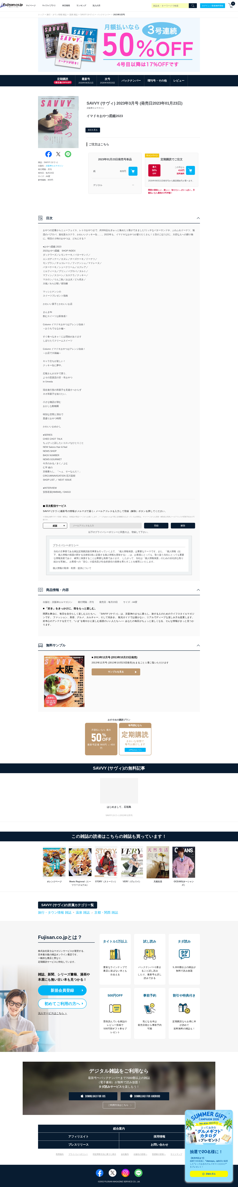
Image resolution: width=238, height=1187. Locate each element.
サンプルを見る (116, 671)
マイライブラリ (49, 5)
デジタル (97, 185)
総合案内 (119, 1128)
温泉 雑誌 (73, 14)
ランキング (81, 5)
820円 (123, 171)
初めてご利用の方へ (62, 1003)
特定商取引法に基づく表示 (104, 1154)
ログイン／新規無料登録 (212, 5)
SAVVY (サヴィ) (87, 14)
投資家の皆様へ (159, 1154)
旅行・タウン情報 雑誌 (57, 14)
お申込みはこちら (135, 750)
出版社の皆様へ (140, 1154)
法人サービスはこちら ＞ (52, 1013)
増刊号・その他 (157, 80)
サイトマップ (176, 1154)
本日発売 (66, 5)
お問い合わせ (159, 1144)
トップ (41, 14)
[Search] (193, 5)
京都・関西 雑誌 (106, 912)
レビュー (178, 80)
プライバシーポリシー (78, 1154)
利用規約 (60, 1154)
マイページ (31, 5)
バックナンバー (104, 14)
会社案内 (125, 1154)
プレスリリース (78, 1144)
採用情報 (159, 1136)
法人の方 (96, 5)
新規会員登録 (62, 990)
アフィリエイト (78, 1136)
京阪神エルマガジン (54, 166)
